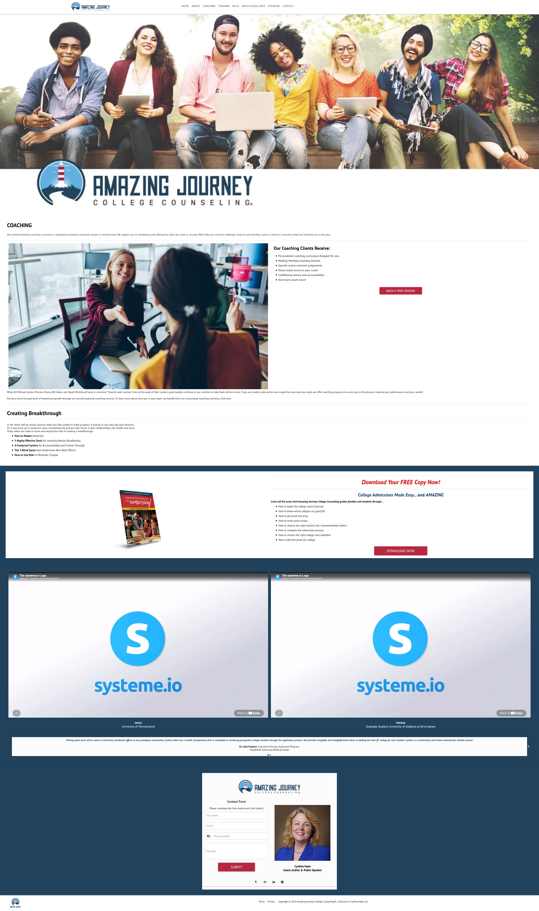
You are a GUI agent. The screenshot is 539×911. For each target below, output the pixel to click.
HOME (185, 6)
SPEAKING (274, 6)
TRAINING (224, 6)
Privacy (271, 901)
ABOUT (196, 6)
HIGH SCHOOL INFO (253, 6)
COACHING (209, 6)
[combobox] (209, 836)
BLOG (235, 6)
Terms (262, 901)
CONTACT (288, 6)
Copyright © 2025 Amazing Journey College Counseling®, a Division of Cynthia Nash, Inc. (323, 901)
